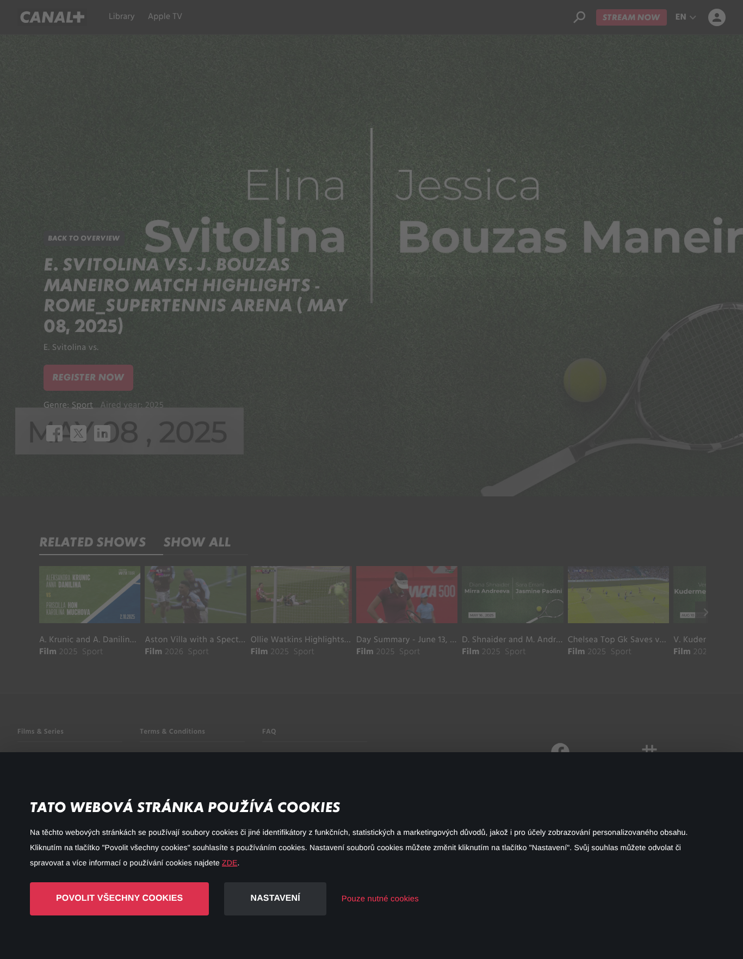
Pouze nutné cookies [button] (380, 898)
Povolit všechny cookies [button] (119, 898)
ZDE (229, 862)
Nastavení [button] (275, 898)
